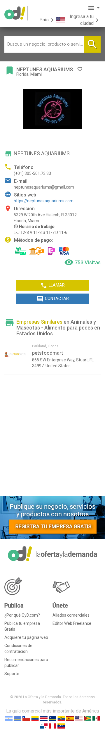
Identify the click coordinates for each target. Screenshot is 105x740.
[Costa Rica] (44, 718)
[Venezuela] (61, 725)
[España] (70, 718)
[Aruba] (17, 718)
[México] (96, 718)
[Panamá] (44, 725)
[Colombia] (35, 718)
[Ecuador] (61, 718)
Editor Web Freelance (71, 623)
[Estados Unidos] (79, 718)
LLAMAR (52, 285)
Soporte (11, 673)
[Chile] (26, 718)
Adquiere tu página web (26, 637)
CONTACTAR (52, 298)
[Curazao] (52, 718)
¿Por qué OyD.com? (22, 615)
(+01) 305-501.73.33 (32, 173)
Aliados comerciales (71, 615)
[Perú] (52, 725)
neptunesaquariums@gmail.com (44, 187)
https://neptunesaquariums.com (44, 201)
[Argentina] (9, 718)
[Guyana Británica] (87, 718)
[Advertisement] (52, 437)
